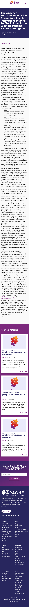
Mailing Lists (5, 553)
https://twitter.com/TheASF (8, 298)
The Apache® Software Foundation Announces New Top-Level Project (14, 435)
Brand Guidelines (20, 562)
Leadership (18, 582)
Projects (4, 547)
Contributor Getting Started (6, 524)
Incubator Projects (7, 549)
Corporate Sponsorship (19, 576)
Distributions (5, 571)
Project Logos (19, 564)
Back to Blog (6, 43)
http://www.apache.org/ (7, 297)
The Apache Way (20, 529)
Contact (17, 591)
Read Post (23, 371)
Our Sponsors (19, 573)
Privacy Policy (19, 593)
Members (18, 584)
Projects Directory (7, 551)
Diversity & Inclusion (18, 587)
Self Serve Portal (20, 557)
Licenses (18, 533)
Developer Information (19, 548)
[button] (25, 4)
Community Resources (5, 534)
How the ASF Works (19, 526)
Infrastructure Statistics (6, 579)
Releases (4, 573)
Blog (16, 524)
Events (3, 540)
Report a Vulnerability (5, 556)
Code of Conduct (6, 531)
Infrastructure (19, 558)
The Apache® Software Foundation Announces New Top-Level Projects (14, 352)
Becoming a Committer (5, 528)
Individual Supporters (19, 579)
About (17, 571)
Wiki (16, 551)
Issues (17, 553)
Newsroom (18, 589)
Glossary (18, 535)
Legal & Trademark (21, 531)
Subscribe (14, 479)
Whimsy (17, 560)
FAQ (16, 536)
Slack (17, 555)
